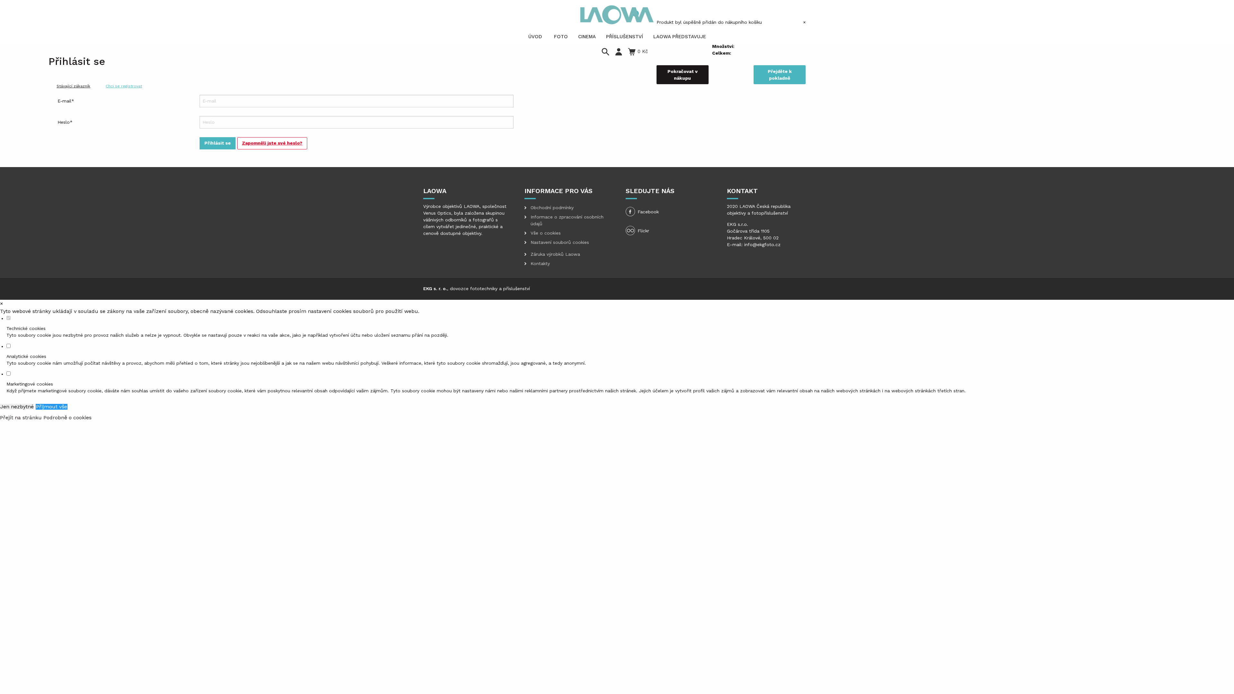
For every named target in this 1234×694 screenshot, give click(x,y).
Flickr (643, 230)
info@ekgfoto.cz (762, 244)
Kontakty (540, 263)
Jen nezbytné (17, 407)
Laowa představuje (679, 37)
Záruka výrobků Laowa (555, 254)
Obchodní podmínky (552, 207)
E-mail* (66, 100)
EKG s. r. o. (435, 288)
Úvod (535, 37)
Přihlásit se (217, 143)
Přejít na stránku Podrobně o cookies (46, 417)
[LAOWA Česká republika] (617, 14)
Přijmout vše (51, 407)
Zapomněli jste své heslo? (272, 143)
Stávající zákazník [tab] (73, 86)
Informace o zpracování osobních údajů (567, 220)
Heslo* (65, 122)
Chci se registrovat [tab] (124, 86)
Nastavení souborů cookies (560, 242)
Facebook (648, 211)
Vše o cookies (546, 233)
